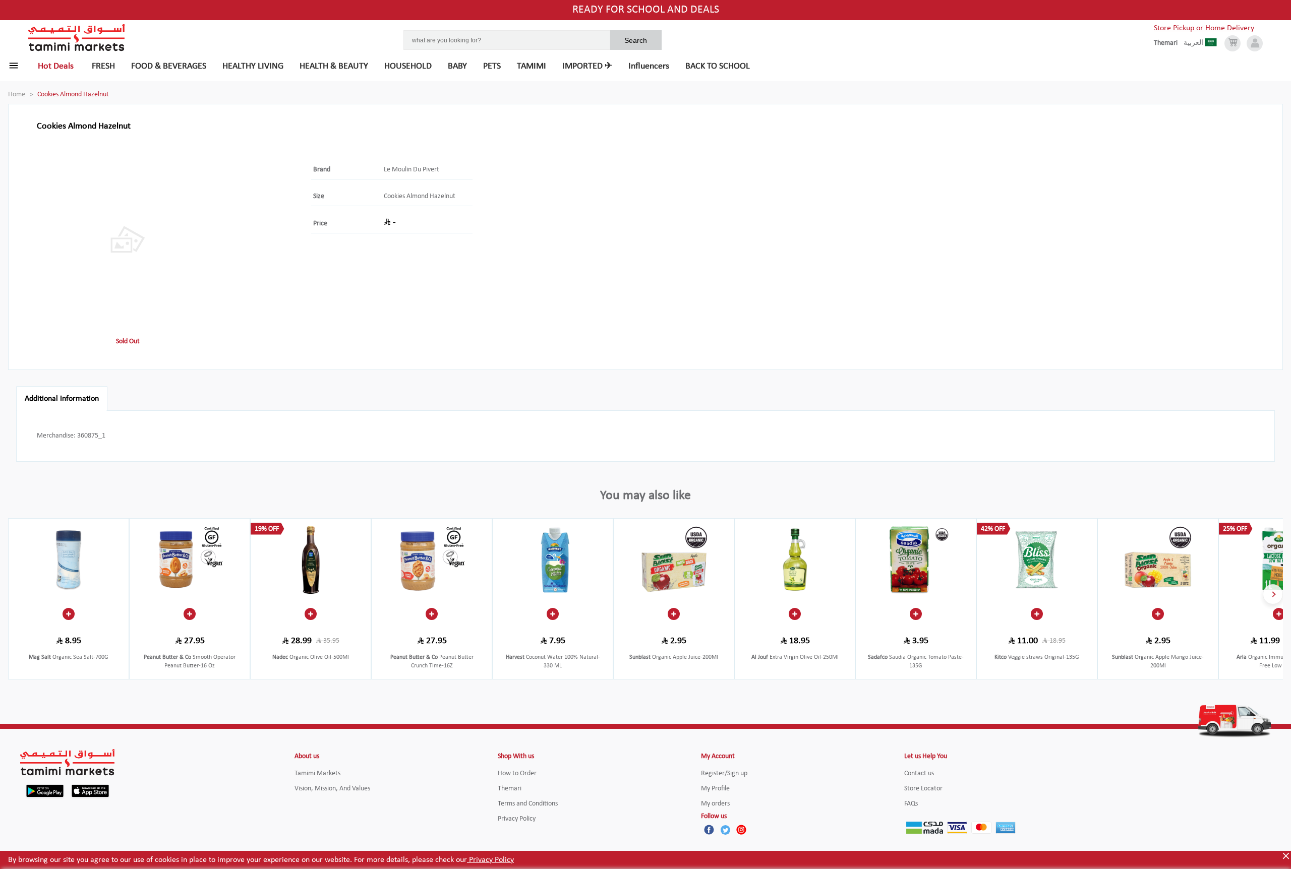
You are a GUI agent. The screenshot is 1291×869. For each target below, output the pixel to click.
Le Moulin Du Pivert (411, 169)
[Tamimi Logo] (76, 37)
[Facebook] (709, 830)
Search (635, 40)
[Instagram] (741, 830)
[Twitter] (725, 830)
